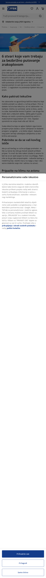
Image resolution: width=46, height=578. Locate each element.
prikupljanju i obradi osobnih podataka (18, 225)
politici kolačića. (13, 228)
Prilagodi (23, 563)
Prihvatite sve (23, 554)
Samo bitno (23, 572)
